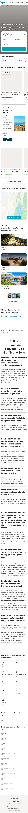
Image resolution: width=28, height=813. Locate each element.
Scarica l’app (15, 2)
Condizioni (13, 806)
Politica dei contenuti (13, 808)
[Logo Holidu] (4, 2)
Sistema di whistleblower (14, 810)
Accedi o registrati (7, 139)
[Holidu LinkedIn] (14, 798)
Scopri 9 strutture (14, 217)
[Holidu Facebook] (17, 798)
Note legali (6, 806)
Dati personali (20, 806)
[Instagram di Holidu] (10, 798)
